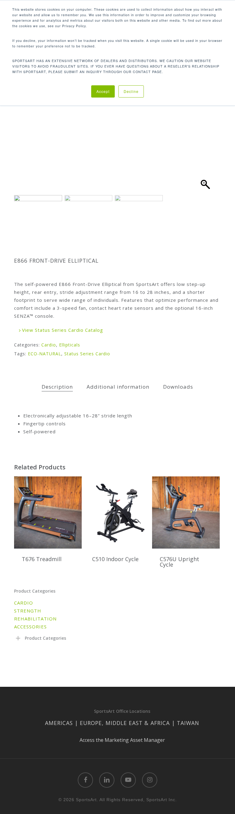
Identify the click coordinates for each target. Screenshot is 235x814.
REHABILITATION (35, 619)
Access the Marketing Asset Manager (122, 740)
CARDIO (23, 603)
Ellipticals (69, 345)
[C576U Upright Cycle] (186, 512)
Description (57, 386)
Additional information (118, 386)
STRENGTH (27, 611)
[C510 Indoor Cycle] (118, 512)
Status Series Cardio (87, 354)
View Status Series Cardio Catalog (62, 330)
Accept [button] (103, 91)
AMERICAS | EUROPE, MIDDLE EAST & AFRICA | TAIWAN (122, 723)
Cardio (48, 345)
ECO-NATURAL (44, 354)
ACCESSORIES (30, 626)
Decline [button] (131, 91)
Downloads (178, 386)
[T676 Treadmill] (48, 512)
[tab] (57, 387)
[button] (205, 126)
